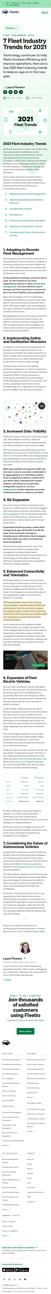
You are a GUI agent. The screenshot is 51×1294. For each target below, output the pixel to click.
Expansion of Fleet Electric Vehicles (25, 226)
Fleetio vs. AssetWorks (10, 1231)
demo (36, 931)
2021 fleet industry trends (26, 157)
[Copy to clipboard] (21, 92)
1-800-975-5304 (36, 1020)
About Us (30, 1159)
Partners (30, 1169)
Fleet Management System (11, 1060)
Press (29, 1183)
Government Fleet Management (13, 1141)
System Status (7, 1291)
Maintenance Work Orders (36, 1060)
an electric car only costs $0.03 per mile (28, 758)
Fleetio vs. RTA (7, 1226)
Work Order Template (9, 1187)
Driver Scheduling (33, 1088)
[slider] (25, 422)
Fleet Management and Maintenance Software (18, 1288)
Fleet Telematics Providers (36, 1109)
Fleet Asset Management (35, 1069)
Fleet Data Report (33, 1083)
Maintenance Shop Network (36, 1078)
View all (6, 1145)
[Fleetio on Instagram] (9, 1279)
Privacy (39, 1288)
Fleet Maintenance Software (11, 1064)
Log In (32, 1291)
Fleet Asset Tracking (9, 1091)
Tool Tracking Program (10, 1074)
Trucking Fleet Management (11, 1112)
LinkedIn (7, 979)
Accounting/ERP (8, 1100)
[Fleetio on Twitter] (15, 1279)
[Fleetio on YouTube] (25, 1279)
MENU (45, 12)
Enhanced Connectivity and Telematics (27, 220)
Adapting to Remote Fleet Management (27, 193)
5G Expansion (15, 214)
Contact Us (31, 1202)
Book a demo (25, 1031)
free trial (17, 931)
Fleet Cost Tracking (8, 1096)
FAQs (29, 1197)
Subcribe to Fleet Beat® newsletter (19, 1247)
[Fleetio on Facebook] (4, 1279)
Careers (29, 1164)
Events (29, 1178)
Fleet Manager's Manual (10, 1167)
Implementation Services (35, 1192)
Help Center (31, 1187)
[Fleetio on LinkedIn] (20, 1279)
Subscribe (11, 28)
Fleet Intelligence (8, 1078)
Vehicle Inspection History (36, 1074)
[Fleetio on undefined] (5, 92)
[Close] (48, 4)
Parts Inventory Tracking (35, 1064)
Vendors (30, 1173)
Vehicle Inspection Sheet (10, 1192)
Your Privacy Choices (21, 1291)
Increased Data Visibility (20, 208)
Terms (45, 1288)
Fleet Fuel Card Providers (35, 1114)
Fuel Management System (11, 1069)
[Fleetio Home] (10, 12)
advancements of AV (28, 866)
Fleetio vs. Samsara (8, 1221)
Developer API (32, 1093)
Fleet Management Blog (18, 35)
